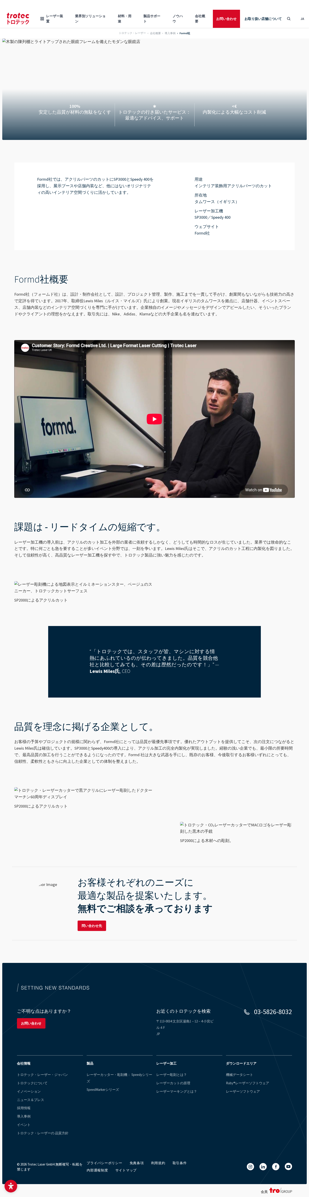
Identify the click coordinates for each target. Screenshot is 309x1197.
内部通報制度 (97, 1170)
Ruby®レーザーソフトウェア (247, 1083)
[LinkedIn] (263, 1166)
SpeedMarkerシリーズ (103, 1089)
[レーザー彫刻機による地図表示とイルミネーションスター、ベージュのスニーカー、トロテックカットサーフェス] (83, 587)
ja (302, 19)
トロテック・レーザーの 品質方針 (43, 1133)
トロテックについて (32, 1083)
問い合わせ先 (92, 926)
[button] (11, 1186)
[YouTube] (288, 1166)
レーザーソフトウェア (243, 1091)
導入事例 (24, 1116)
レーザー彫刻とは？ (171, 1074)
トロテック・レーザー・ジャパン (42, 1074)
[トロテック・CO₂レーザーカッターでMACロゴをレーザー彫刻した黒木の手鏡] (237, 828)
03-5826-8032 (273, 1011)
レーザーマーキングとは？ (176, 1091)
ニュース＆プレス (30, 1100)
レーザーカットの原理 (173, 1083)
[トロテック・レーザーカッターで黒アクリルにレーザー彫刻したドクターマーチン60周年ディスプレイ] (83, 793)
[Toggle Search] (288, 19)
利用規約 (158, 1163)
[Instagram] (250, 1166)
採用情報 (24, 1108)
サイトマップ (126, 1170)
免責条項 (137, 1163)
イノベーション (29, 1091)
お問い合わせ (226, 19)
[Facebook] (275, 1166)
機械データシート (239, 1074)
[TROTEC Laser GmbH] (18, 18)
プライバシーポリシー (104, 1163)
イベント (24, 1125)
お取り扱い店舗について (263, 19)
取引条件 (180, 1163)
